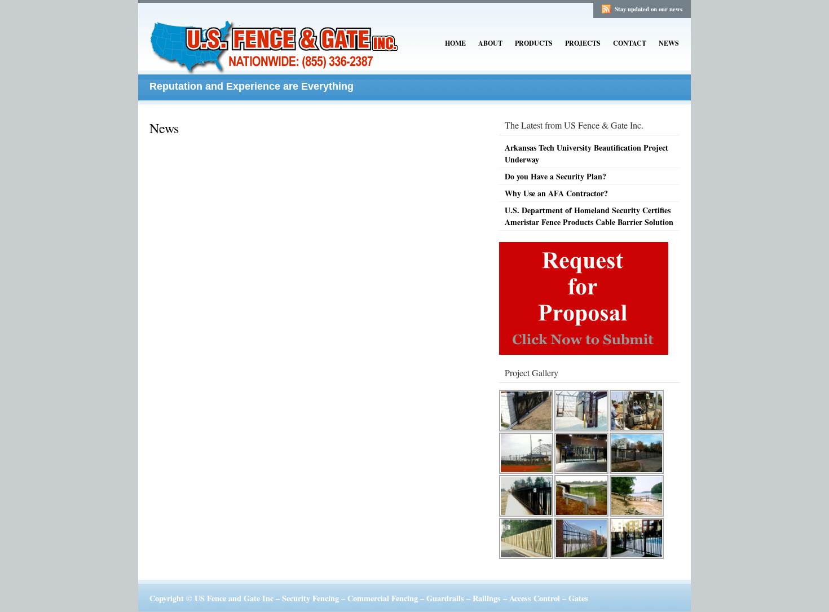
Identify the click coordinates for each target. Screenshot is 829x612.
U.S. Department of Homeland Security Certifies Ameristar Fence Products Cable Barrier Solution (589, 216)
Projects (583, 43)
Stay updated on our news (648, 9)
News (669, 43)
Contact (629, 43)
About (490, 43)
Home (455, 43)
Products (534, 43)
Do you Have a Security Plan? (555, 176)
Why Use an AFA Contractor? (556, 193)
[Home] (276, 67)
